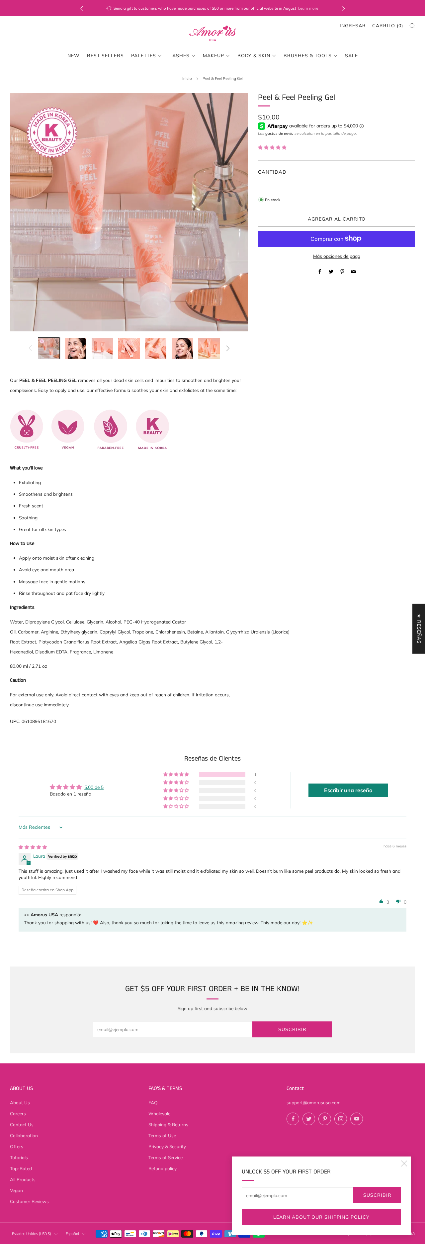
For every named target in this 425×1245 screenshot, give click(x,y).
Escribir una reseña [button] (348, 790)
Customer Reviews (29, 1201)
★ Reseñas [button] (419, 629)
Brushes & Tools (308, 56)
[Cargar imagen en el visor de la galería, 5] (156, 348)
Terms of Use (162, 1135)
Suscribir (377, 1195)
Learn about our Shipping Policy (321, 1217)
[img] (33, 847)
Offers (16, 1146)
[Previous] (81, 8)
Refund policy (162, 1168)
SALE (351, 56)
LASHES (179, 56)
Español (72, 1234)
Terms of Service (165, 1157)
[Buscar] (412, 26)
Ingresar (353, 26)
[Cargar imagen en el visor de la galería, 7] (209, 348)
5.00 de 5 (94, 787)
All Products (23, 1179)
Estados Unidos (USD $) (31, 1234)
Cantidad (272, 172)
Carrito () (387, 26)
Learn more (308, 8)
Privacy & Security (167, 1146)
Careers (18, 1113)
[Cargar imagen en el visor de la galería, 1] (49, 348)
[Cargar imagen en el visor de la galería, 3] (102, 348)
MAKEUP (213, 56)
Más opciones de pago (336, 256)
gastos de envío (279, 133)
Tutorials (19, 1157)
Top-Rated (21, 1168)
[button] (272, 147)
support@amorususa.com (314, 1102)
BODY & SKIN (253, 56)
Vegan (16, 1190)
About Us (20, 1102)
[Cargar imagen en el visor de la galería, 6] (182, 348)
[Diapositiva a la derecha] (227, 348)
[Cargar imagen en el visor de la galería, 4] (129, 348)
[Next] (343, 8)
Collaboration (24, 1135)
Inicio (187, 78)
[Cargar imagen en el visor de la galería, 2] (75, 348)
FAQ (153, 1102)
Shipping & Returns (168, 1124)
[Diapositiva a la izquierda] (30, 348)
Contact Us (22, 1124)
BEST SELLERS (105, 56)
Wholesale (159, 1113)
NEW (73, 56)
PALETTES (143, 56)
